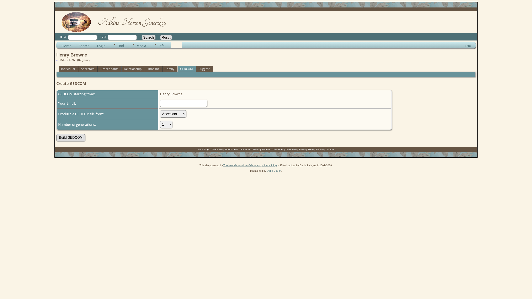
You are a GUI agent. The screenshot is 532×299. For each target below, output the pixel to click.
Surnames (245, 149)
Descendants (109, 69)
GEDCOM (186, 69)
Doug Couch (274, 170)
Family (169, 69)
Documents (278, 149)
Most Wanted (231, 149)
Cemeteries (291, 149)
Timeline (154, 69)
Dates (311, 149)
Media (141, 46)
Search (84, 46)
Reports (320, 149)
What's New (217, 149)
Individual (68, 69)
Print (468, 46)
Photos (256, 149)
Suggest (204, 69)
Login (101, 46)
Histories (266, 149)
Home (66, 46)
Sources (330, 149)
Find (120, 46)
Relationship (133, 69)
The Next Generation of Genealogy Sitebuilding (250, 165)
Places (302, 149)
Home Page (203, 149)
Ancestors (88, 69)
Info (162, 46)
